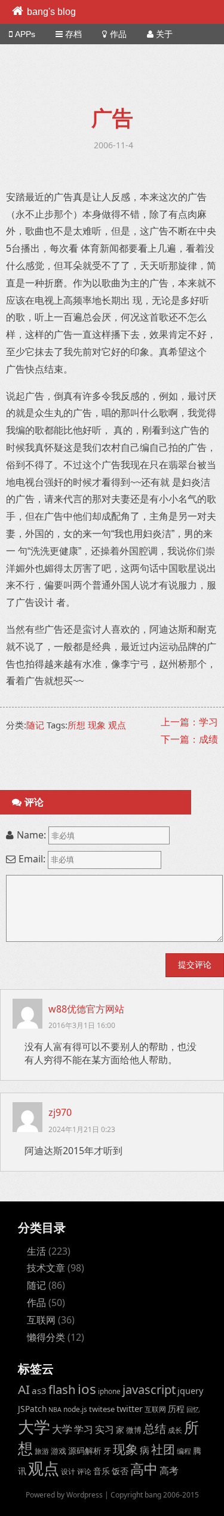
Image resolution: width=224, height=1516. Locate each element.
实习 (104, 1429)
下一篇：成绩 (189, 739)
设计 (68, 1471)
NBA (55, 1409)
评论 (84, 1471)
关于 (164, 34)
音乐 (101, 1471)
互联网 (41, 1319)
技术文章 (46, 1267)
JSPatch (32, 1408)
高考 (169, 1470)
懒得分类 (46, 1337)
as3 (39, 1390)
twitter (129, 1408)
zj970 (60, 1112)
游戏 (58, 1450)
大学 (34, 1427)
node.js (75, 1409)
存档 (73, 34)
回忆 (193, 1409)
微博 (134, 1430)
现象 (97, 725)
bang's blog (51, 12)
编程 (184, 1451)
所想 (76, 725)
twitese (102, 1409)
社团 (163, 1449)
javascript (149, 1389)
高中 (144, 1469)
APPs (25, 34)
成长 (175, 1430)
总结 (154, 1428)
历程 (176, 1408)
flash (62, 1389)
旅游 (42, 1451)
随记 (35, 725)
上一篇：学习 (189, 721)
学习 (83, 1429)
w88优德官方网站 (86, 1008)
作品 (118, 34)
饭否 (120, 1471)
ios (87, 1389)
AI (24, 1389)
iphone (109, 1391)
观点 (117, 725)
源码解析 (85, 1450)
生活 (36, 1251)
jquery (190, 1390)
